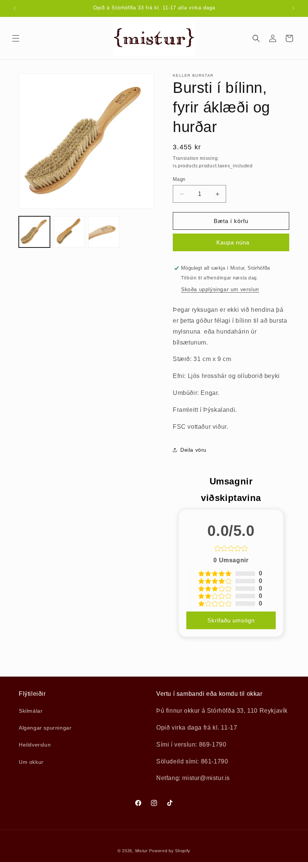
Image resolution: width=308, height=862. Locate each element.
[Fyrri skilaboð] (14, 8)
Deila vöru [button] (193, 450)
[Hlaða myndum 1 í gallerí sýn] (34, 231)
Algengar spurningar (45, 728)
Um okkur (31, 762)
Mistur (141, 850)
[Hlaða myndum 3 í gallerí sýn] (103, 231)
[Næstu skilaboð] (293, 8)
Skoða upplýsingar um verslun (220, 289)
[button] (16, 38)
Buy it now (231, 242)
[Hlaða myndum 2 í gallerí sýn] (69, 231)
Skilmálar (30, 711)
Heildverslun (35, 745)
